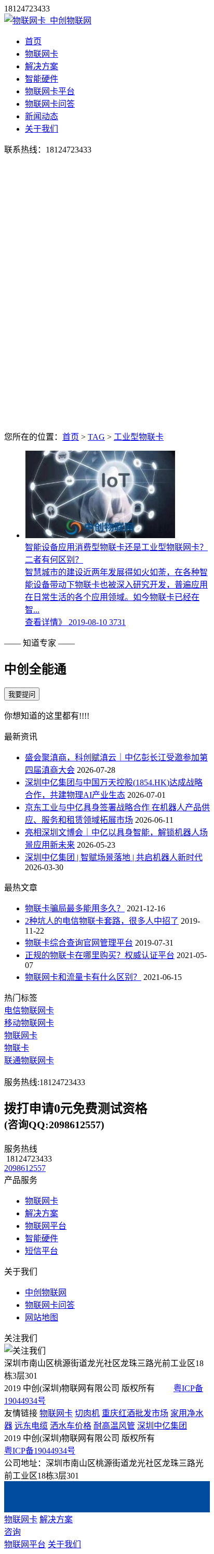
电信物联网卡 (29, 1010)
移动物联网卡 (29, 1022)
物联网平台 (45, 1225)
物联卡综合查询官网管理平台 (79, 942)
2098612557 (25, 1168)
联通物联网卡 (29, 1060)
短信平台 (41, 1250)
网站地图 (41, 1317)
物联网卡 (41, 53)
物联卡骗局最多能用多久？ (75, 908)
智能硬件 (41, 78)
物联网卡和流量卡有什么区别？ (83, 977)
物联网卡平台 (50, 91)
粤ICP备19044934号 (39, 1450)
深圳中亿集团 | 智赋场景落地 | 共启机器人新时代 (114, 857)
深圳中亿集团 (162, 1425)
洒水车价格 (70, 1425)
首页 (33, 41)
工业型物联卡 (139, 436)
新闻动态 (41, 116)
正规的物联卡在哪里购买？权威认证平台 (100, 955)
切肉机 (87, 1413)
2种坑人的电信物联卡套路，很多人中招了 (102, 920)
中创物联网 (45, 1292)
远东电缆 (31, 1425)
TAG (96, 436)
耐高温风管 (114, 1425)
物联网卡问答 (50, 103)
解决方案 (41, 66)
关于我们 (41, 128)
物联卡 (16, 1047)
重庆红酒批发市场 (135, 1413)
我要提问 (21, 694)
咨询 (12, 1531)
